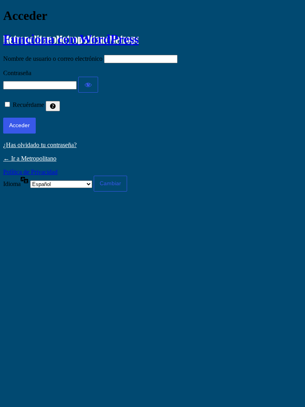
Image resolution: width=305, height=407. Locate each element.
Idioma (12, 183)
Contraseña (17, 73)
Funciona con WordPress (71, 39)
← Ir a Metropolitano (29, 158)
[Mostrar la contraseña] (88, 85)
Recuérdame (28, 104)
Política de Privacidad (30, 172)
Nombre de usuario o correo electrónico (52, 58)
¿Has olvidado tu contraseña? (40, 144)
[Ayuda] (53, 106)
